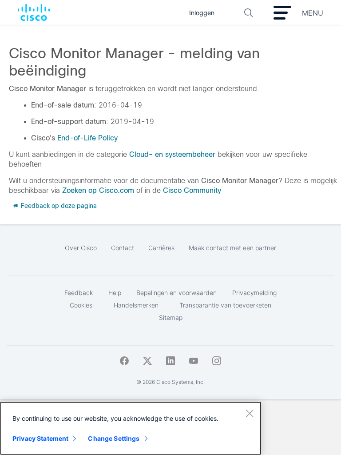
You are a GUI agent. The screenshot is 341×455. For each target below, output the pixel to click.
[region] (130, 428)
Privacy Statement (40, 438)
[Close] (249, 413)
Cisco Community (192, 190)
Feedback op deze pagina (58, 205)
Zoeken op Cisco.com (98, 190)
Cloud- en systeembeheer (172, 154)
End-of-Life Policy (87, 138)
